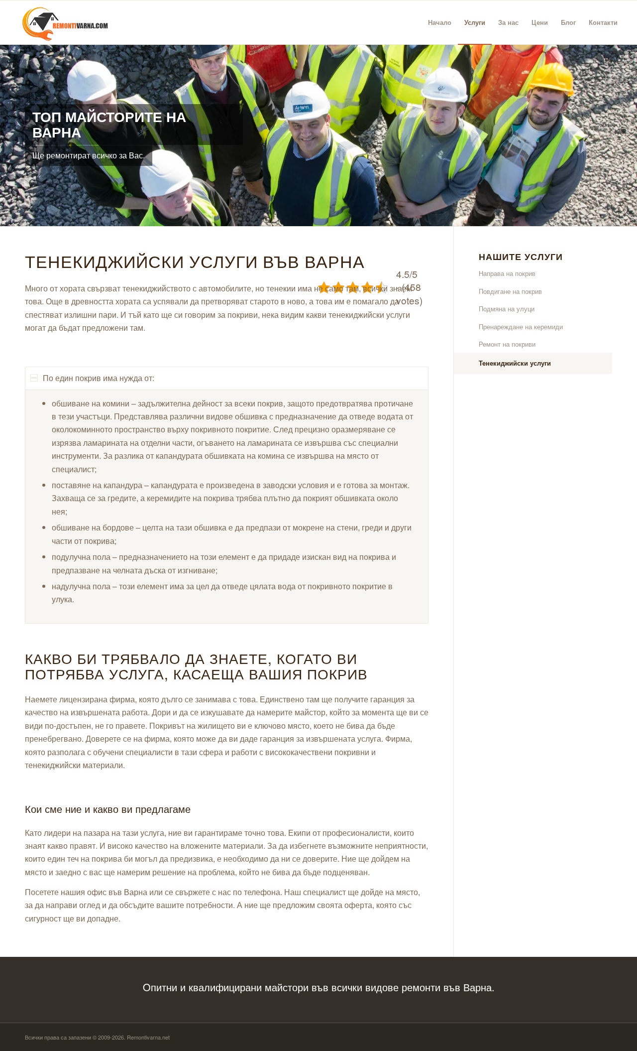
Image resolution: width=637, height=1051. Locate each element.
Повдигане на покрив (510, 291)
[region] (226, 507)
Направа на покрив (507, 273)
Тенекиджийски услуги (515, 363)
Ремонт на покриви (507, 344)
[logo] (61, 22)
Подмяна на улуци (506, 308)
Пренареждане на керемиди (521, 326)
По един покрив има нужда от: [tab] (98, 378)
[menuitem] (440, 22)
